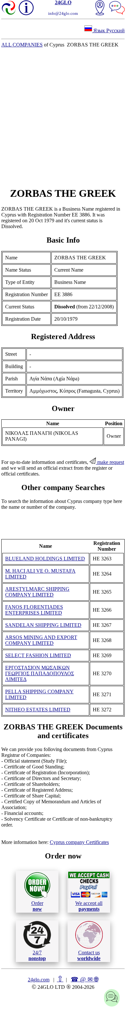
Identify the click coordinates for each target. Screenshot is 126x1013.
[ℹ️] (26, 7)
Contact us (88, 955)
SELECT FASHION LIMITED (38, 655)
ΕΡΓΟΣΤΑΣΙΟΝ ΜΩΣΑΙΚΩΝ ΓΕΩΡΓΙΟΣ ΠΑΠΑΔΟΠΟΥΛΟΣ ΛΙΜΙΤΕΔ (39, 673)
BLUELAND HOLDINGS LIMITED (45, 558)
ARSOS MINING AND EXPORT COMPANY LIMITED (41, 640)
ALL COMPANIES (22, 44)
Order (37, 906)
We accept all (88, 906)
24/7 (37, 955)
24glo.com (38, 979)
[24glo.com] (9, 8)
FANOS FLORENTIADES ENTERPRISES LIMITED (34, 610)
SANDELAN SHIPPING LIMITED (43, 625)
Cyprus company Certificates (79, 842)
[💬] (117, 8)
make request (110, 462)
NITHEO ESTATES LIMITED (37, 709)
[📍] (100, 8)
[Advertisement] (63, 117)
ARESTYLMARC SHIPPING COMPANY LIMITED (37, 591)
